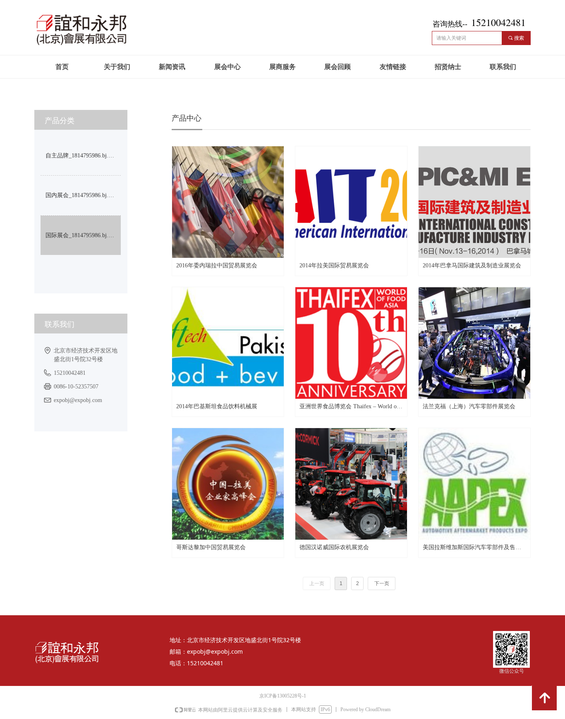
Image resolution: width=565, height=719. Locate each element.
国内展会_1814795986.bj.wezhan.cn (83, 195)
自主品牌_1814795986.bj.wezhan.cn (83, 155)
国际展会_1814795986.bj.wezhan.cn (83, 235)
